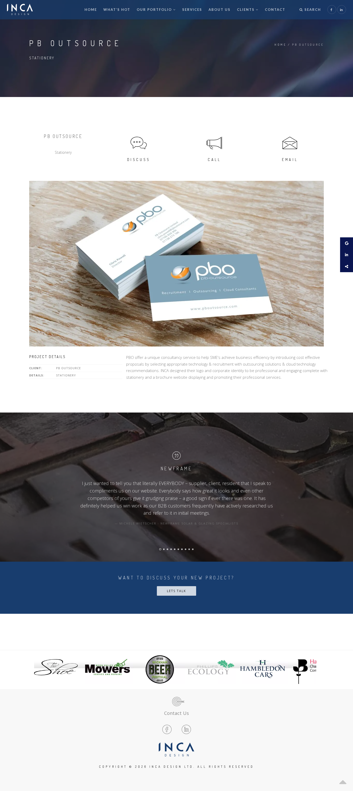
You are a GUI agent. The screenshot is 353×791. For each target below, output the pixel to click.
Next (311, 669)
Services (192, 9)
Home (91, 9)
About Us (220, 9)
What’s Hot (116, 9)
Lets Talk (176, 591)
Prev (42, 669)
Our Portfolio (154, 9)
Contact (275, 9)
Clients (246, 9)
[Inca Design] (20, 9)
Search (312, 9)
